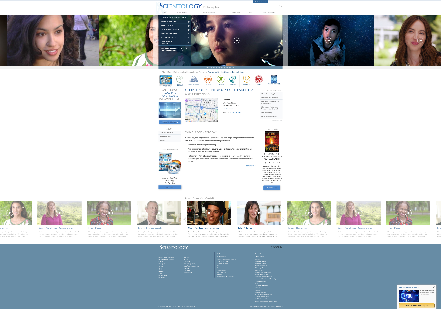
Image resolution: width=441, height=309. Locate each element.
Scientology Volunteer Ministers (263, 276)
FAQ (250, 12)
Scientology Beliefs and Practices (226, 259)
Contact (162, 140)
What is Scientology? (209, 12)
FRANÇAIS (161, 264)
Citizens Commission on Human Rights (266, 301)
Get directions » (228, 109)
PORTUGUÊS (188, 273)
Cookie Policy (262, 306)
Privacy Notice (253, 306)
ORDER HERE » (170, 187)
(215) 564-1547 (235, 112)
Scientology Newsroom (261, 268)
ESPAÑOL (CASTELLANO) (191, 266)
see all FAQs (277, 121)
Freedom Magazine (274, 84)
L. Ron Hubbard (182, 12)
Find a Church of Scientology (225, 276)
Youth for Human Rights (261, 299)
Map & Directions (165, 136)
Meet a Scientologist (169, 38)
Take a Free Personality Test (417, 305)
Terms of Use (270, 306)
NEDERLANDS (162, 275)
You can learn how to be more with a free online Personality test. (427, 293)
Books (219, 268)
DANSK (160, 261)
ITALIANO (187, 270)
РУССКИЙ (161, 271)
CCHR (259, 84)
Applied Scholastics (193, 84)
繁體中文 (161, 273)
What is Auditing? (266, 113)
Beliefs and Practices (169, 34)
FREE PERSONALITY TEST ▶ (170, 122)
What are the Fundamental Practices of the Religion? (269, 108)
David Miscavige (259, 270)
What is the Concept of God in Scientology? (270, 102)
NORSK (186, 259)
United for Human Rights (262, 296)
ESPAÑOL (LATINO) (190, 264)
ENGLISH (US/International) (166, 257)
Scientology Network (260, 261)
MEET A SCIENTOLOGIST (200, 198)
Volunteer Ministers (222, 263)
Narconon (221, 84)
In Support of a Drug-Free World (264, 294)
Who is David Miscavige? (269, 116)
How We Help (235, 12)
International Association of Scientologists (266, 279)
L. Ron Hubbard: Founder (170, 30)
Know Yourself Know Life (166, 43)
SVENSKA (187, 261)
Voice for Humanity (222, 261)
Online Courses (221, 270)
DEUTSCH (161, 277)
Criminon (208, 84)
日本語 (160, 269)
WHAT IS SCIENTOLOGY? (201, 132)
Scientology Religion (260, 263)
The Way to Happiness (180, 85)
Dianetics (257, 259)
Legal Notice (279, 306)
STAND (257, 283)
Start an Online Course (261, 274)
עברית (160, 266)
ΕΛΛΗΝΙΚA (187, 268)
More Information (222, 272)
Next (232, 68)
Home (164, 12)
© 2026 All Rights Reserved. (176, 306)
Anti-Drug (233, 84)
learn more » (251, 166)
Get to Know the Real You (410, 287)
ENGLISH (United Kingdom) (166, 259)
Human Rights (246, 84)
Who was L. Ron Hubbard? (269, 98)
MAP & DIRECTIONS (197, 94)
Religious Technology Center (263, 272)
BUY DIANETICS (272, 188)
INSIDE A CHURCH (167, 26)
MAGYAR (186, 257)
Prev (209, 68)
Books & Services (269, 12)
